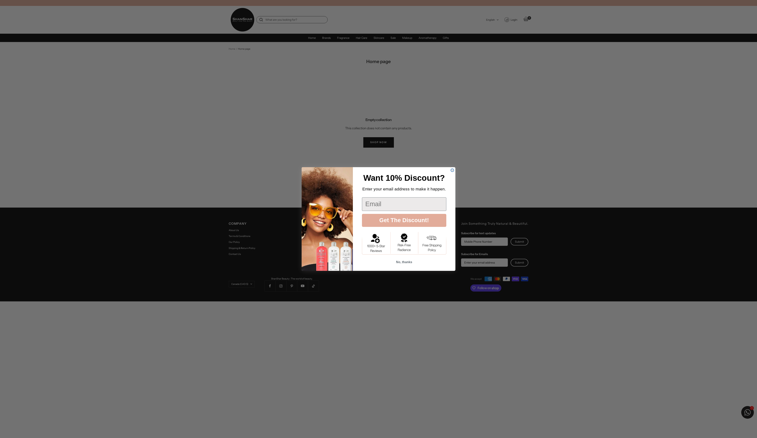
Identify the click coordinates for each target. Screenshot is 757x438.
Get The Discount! (404, 220)
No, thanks (404, 262)
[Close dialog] (452, 170)
